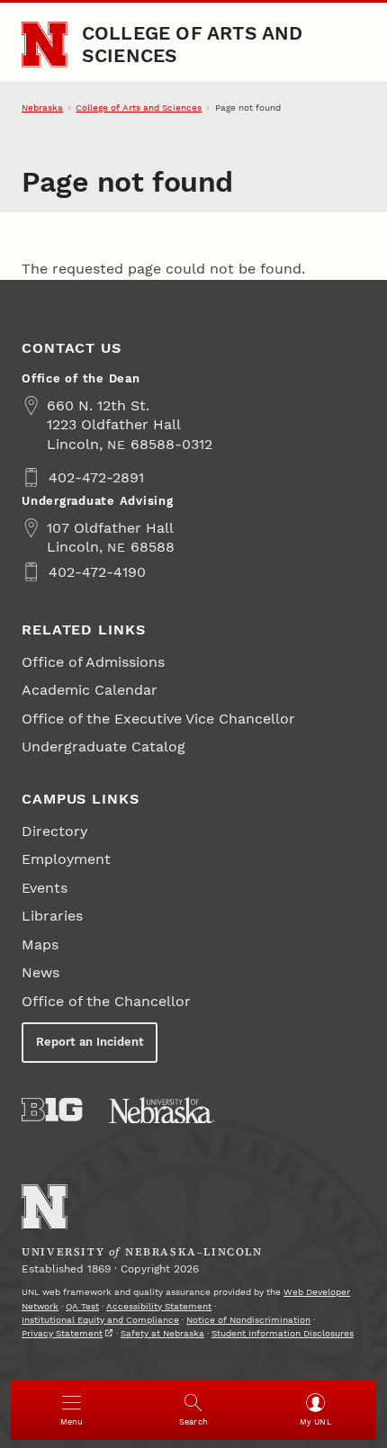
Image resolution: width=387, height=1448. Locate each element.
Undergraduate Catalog (103, 746)
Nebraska (42, 107)
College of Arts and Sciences (192, 44)
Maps (40, 944)
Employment (66, 859)
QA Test (82, 1306)
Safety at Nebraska (162, 1333)
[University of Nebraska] (162, 1110)
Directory (54, 831)
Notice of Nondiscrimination (248, 1320)
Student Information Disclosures (283, 1333)
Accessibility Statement (159, 1306)
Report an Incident (90, 1041)
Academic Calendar (90, 689)
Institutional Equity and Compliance (100, 1320)
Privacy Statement (62, 1333)
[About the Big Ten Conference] (52, 1109)
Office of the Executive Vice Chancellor (158, 718)
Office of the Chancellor (106, 1001)
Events (45, 887)
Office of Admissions (93, 661)
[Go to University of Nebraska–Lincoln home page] (45, 44)
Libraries (52, 915)
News (40, 972)
